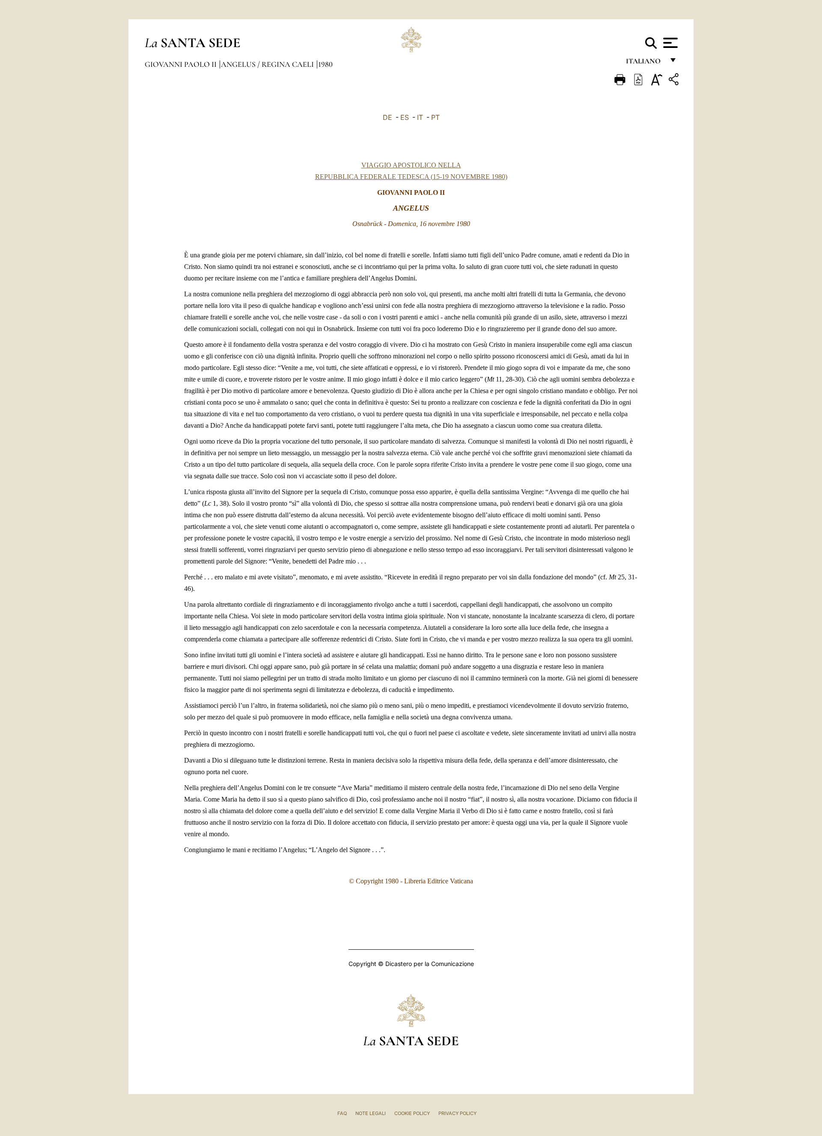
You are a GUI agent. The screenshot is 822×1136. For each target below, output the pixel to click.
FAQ (342, 1113)
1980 (325, 64)
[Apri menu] (669, 43)
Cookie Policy (412, 1113)
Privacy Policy (457, 1113)
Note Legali (370, 1113)
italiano (645, 63)
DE (387, 117)
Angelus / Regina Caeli (268, 64)
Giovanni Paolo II (181, 64)
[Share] (675, 80)
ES (404, 117)
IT (420, 117)
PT (435, 117)
